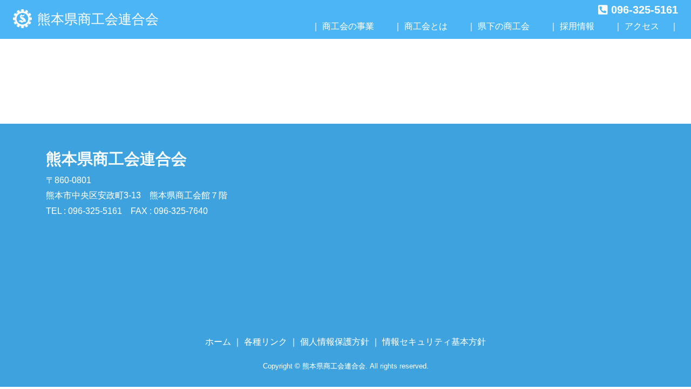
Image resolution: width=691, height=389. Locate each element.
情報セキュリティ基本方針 (434, 341)
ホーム (218, 341)
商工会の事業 (348, 26)
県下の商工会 (504, 26)
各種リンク (265, 341)
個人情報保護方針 (334, 341)
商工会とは (426, 26)
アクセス (642, 26)
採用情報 (577, 26)
